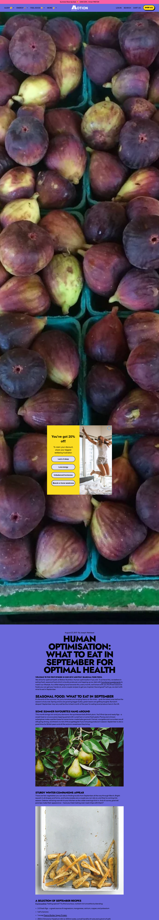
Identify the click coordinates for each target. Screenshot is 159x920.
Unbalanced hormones (63, 475)
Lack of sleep (63, 459)
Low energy (63, 467)
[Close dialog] (109, 428)
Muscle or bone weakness (63, 483)
